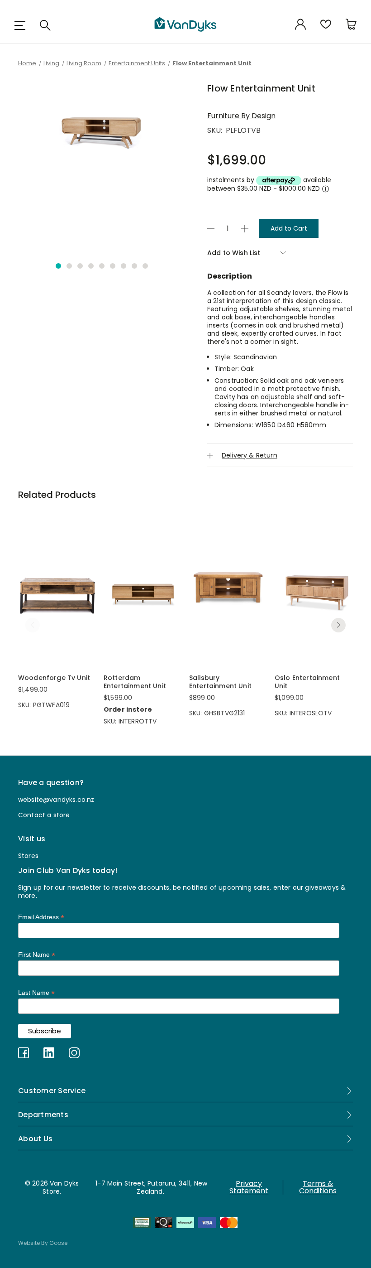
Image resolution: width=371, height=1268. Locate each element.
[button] (58, 266)
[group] (102, 166)
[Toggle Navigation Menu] (20, 25)
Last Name (36, 992)
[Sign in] (300, 25)
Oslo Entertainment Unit (307, 682)
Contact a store (44, 815)
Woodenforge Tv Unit (54, 678)
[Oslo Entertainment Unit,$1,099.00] (314, 587)
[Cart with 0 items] (351, 25)
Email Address (41, 917)
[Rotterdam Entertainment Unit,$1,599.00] (143, 587)
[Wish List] (325, 25)
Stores (28, 855)
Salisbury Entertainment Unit (220, 682)
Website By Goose (42, 1243)
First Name (36, 954)
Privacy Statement (248, 1187)
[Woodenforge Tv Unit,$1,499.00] (57, 587)
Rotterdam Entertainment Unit (135, 682)
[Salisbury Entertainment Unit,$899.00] (228, 587)
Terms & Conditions (318, 1187)
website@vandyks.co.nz (56, 799)
